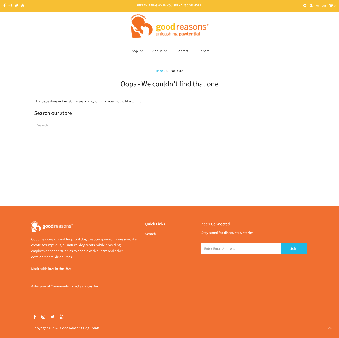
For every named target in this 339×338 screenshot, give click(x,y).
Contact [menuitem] (182, 51)
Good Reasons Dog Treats (80, 328)
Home (159, 71)
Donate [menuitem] (204, 51)
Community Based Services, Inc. (75, 286)
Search (150, 233)
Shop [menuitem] (134, 51)
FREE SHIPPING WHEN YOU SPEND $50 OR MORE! (169, 5)
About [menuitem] (157, 51)
